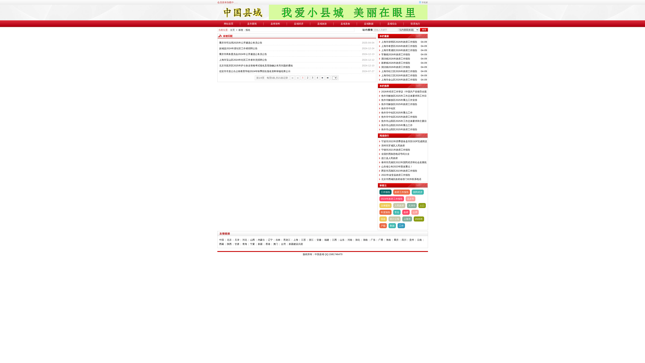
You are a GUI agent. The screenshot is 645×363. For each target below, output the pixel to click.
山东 (342, 239)
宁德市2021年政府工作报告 (395, 149)
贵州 (411, 239)
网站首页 (228, 23)
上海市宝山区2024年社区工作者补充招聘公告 (243, 59)
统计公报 (394, 219)
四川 (404, 239)
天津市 (411, 205)
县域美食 (345, 23)
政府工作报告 (402, 192)
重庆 (396, 239)
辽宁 (270, 239)
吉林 (278, 239)
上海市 (407, 219)
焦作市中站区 (388, 108)
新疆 (260, 244)
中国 (221, 239)
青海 (244, 244)
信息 (383, 219)
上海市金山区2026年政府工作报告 (399, 79)
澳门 (275, 244)
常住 (397, 212)
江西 (334, 239)
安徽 (319, 239)
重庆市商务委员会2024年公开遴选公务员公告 (243, 54)
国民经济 (417, 192)
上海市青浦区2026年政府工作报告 (399, 50)
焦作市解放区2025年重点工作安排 (399, 100)
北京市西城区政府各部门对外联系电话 (401, 179)
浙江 (311, 239)
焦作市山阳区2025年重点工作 (397, 125)
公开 (415, 212)
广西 (380, 239)
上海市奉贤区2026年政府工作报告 (399, 46)
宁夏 (252, 244)
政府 (406, 212)
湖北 (357, 239)
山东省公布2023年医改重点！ (397, 166)
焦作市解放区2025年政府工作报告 (399, 104)
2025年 (419, 219)
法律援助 (385, 205)
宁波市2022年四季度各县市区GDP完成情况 (404, 141)
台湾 (283, 244)
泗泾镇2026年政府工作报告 (395, 58)
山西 (252, 239)
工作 (401, 225)
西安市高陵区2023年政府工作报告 (399, 170)
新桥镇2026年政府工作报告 (395, 63)
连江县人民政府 (389, 158)
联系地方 (415, 23)
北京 (229, 239)
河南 (350, 239)
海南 (388, 239)
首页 (232, 30)
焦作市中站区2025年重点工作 (397, 112)
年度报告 (385, 212)
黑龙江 (286, 239)
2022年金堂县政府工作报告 (395, 175)
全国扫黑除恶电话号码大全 (395, 154)
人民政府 (399, 205)
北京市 (410, 198)
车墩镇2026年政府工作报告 (395, 54)
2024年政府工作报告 (392, 198)
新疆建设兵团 (296, 244)
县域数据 (368, 23)
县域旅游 (322, 23)
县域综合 (392, 23)
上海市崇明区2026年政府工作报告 (399, 42)
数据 (392, 225)
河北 (244, 239)
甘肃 (237, 244)
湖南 (365, 239)
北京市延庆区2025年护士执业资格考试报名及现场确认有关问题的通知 (256, 65)
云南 (419, 239)
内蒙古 (261, 239)
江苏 (303, 239)
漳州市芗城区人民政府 (393, 145)
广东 (373, 239)
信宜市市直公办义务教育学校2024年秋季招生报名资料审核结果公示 (254, 71)
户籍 (383, 225)
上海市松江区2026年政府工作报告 (399, 71)
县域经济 (298, 23)
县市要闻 (252, 23)
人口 (422, 205)
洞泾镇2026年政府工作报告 (395, 67)
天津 (237, 239)
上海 (295, 239)
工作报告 (385, 192)
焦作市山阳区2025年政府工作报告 (399, 129)
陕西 (229, 244)
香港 (268, 244)
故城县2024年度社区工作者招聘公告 (238, 48)
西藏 (221, 244)
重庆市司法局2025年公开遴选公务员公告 (240, 42)
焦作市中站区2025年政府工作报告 (399, 116)
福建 (326, 239)
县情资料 (275, 23)
